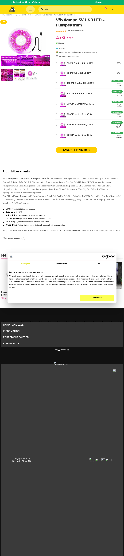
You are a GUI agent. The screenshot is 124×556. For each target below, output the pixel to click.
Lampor (38, 15)
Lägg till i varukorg (76, 150)
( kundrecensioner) (75, 31)
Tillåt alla (97, 298)
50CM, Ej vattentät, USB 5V (80, 63)
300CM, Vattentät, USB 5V (79, 135)
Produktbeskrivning (17, 171)
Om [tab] (98, 264)
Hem (2, 15)
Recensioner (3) (14, 238)
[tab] (62, 200)
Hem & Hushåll (27, 15)
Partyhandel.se (13, 325)
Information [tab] (61, 264)
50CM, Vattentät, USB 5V (79, 73)
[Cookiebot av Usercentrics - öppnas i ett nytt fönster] (104, 256)
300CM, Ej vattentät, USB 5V (80, 125)
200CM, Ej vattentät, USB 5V (80, 104)
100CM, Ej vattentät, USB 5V (80, 83)
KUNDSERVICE (11, 343)
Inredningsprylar (12, 15)
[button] (62, 325)
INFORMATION (11, 331)
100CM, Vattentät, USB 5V (79, 93)
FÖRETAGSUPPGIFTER (16, 337)
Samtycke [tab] (25, 264)
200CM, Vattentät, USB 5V (79, 114)
